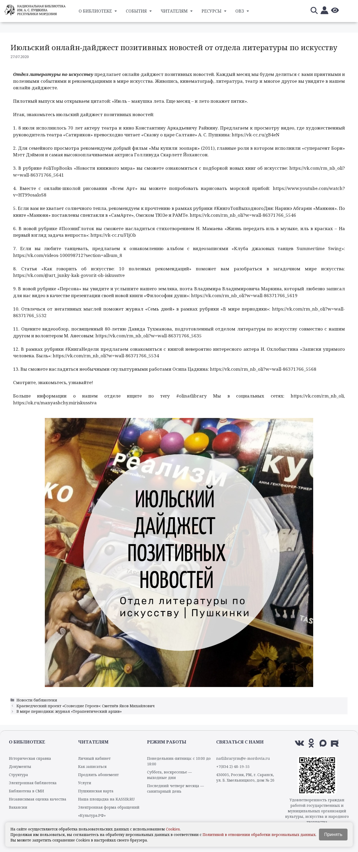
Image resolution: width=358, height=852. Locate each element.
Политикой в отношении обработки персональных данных (259, 834)
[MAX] (323, 743)
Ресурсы (211, 11)
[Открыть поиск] (314, 11)
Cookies (173, 829)
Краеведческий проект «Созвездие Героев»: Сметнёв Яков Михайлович (86, 705)
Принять (333, 834)
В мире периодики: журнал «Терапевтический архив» (69, 711)
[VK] (299, 743)
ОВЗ (239, 11)
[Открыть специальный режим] (335, 11)
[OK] (311, 743)
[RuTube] (334, 743)
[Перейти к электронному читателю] (324, 11)
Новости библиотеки (37, 700)
